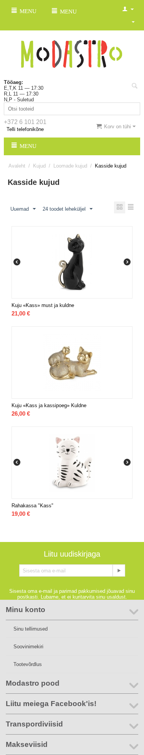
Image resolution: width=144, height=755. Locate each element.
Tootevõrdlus (27, 664)
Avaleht (16, 166)
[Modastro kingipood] (72, 53)
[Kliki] (119, 570)
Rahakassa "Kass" (32, 505)
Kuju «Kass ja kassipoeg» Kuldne (49, 405)
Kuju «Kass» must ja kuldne (43, 305)
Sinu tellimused (30, 629)
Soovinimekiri (28, 646)
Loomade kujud (70, 166)
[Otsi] (134, 87)
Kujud (39, 166)
